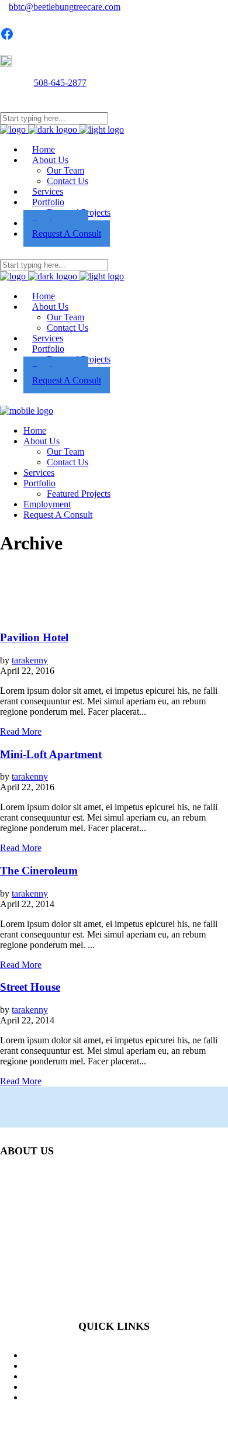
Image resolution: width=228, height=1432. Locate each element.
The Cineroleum (39, 870)
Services (126, 1366)
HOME (125, 1355)
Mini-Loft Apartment (51, 754)
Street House (30, 987)
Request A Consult (126, 1387)
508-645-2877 (60, 83)
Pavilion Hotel (34, 637)
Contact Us (126, 1397)
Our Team (126, 1376)
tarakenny (30, 660)
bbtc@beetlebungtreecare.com (64, 7)
